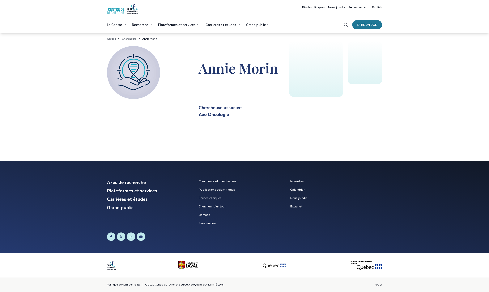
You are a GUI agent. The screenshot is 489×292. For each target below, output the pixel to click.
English (377, 7)
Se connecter (357, 7)
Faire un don (367, 25)
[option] (375, 7)
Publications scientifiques (217, 189)
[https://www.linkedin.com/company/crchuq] (131, 236)
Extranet (296, 206)
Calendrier (297, 189)
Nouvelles (297, 181)
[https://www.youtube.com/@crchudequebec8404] (141, 236)
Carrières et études (221, 25)
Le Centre (114, 25)
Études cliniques (313, 7)
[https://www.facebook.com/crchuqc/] (111, 236)
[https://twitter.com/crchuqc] (121, 236)
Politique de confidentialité (123, 284)
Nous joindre (336, 7)
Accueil (111, 38)
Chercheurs (129, 38)
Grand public (256, 25)
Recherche (140, 25)
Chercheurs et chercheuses (217, 181)
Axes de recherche (126, 182)
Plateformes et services (177, 25)
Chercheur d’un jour (212, 206)
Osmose (204, 215)
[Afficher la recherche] (346, 25)
